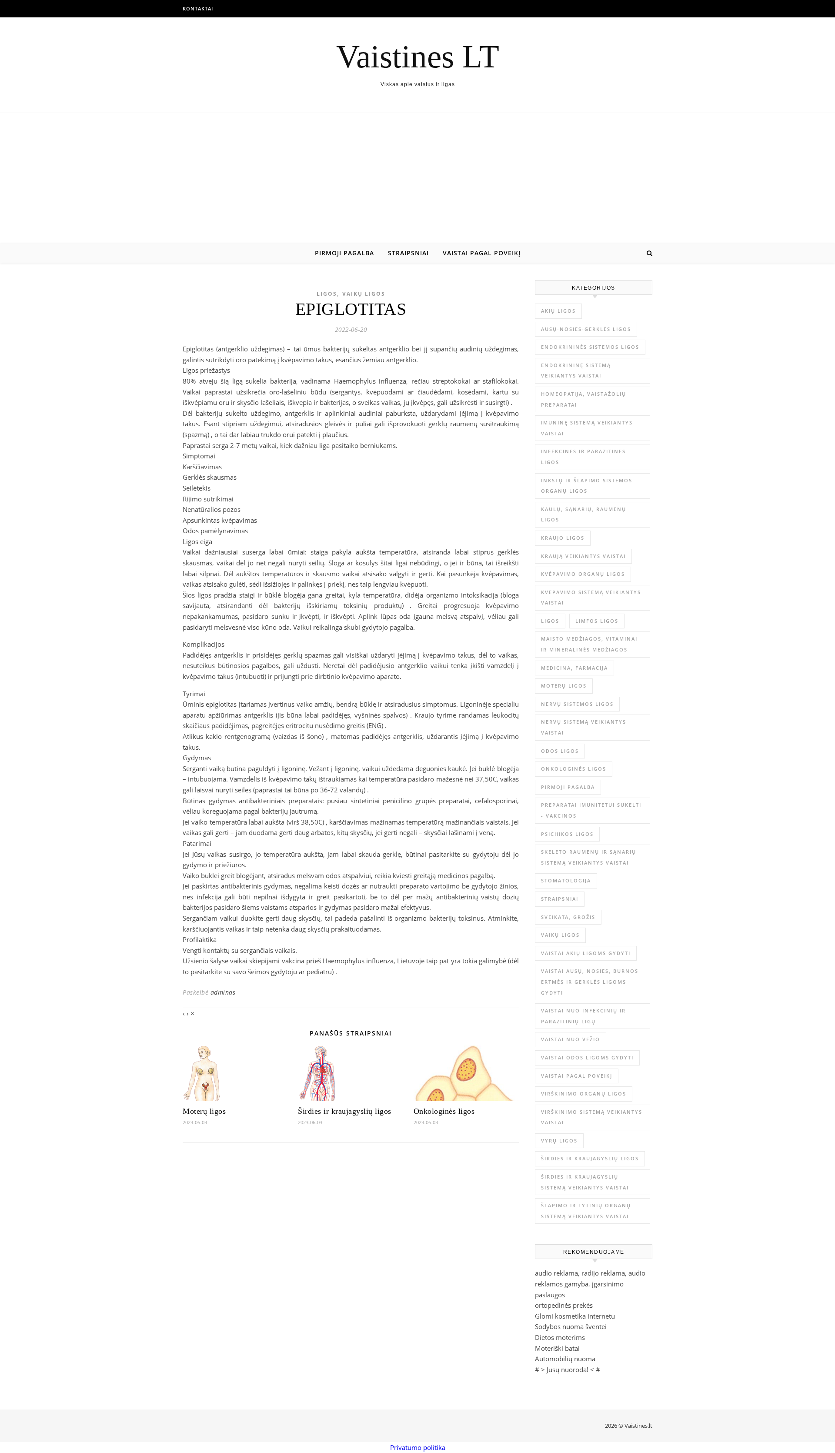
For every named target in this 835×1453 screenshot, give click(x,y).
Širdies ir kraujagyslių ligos (344, 1111)
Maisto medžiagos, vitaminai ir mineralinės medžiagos (589, 644)
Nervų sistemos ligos (577, 704)
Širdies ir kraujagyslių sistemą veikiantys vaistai (585, 1182)
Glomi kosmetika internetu (575, 1316)
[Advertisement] (417, 178)
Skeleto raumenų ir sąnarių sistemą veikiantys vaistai (588, 857)
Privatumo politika (417, 1447)
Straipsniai (408, 253)
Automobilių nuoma (565, 1358)
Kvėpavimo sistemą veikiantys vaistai (591, 597)
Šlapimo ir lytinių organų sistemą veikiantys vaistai (586, 1210)
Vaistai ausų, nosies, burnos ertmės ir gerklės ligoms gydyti (589, 981)
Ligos (327, 293)
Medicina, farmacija (574, 668)
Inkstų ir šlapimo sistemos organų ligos (586, 485)
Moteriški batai (557, 1348)
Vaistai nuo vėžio (570, 1039)
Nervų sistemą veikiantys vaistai (583, 727)
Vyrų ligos (559, 1140)
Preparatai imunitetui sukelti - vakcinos (591, 810)
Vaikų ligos (363, 293)
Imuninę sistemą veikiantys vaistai (587, 428)
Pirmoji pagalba (344, 253)
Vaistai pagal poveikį (482, 253)
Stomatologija (566, 880)
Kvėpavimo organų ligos (583, 574)
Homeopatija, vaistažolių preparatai (583, 399)
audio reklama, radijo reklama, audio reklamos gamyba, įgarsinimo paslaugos (590, 1284)
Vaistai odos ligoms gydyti (587, 1057)
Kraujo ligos (562, 537)
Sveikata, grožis (568, 917)
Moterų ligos (204, 1111)
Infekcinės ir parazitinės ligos (583, 456)
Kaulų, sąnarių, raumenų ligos (583, 514)
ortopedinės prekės (564, 1305)
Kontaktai (198, 8)
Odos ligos (560, 751)
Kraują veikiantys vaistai (583, 556)
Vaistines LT (417, 56)
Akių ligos (558, 310)
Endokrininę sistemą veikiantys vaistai (576, 370)
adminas (223, 992)
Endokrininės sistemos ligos (590, 347)
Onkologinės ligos (444, 1111)
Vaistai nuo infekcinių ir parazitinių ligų (583, 1016)
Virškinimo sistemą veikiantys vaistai (591, 1117)
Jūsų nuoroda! (567, 1369)
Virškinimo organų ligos (583, 1093)
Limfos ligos (596, 621)
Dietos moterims (560, 1337)
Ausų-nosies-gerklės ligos (586, 329)
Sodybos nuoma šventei (571, 1326)
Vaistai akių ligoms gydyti (586, 953)
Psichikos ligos (567, 834)
